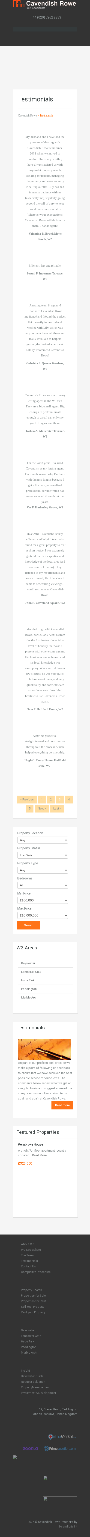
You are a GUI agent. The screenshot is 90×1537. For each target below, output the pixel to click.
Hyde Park (28, 980)
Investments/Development (38, 1393)
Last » (57, 808)
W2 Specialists (31, 1249)
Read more (62, 1105)
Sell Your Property (32, 1306)
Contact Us (28, 1266)
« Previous (27, 799)
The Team (27, 1255)
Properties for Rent (33, 1301)
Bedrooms (25, 878)
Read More (39, 1155)
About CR (27, 1244)
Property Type (27, 863)
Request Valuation (33, 1381)
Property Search (31, 1290)
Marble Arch (29, 997)
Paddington (29, 989)
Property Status (28, 848)
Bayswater (28, 963)
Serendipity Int (67, 1526)
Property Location (30, 833)
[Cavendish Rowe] (45, 4)
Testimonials (29, 1261)
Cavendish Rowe (27, 115)
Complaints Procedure (36, 1272)
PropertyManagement (35, 1387)
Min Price (24, 893)
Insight (25, 1370)
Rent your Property (33, 1312)
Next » (42, 808)
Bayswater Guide (32, 1376)
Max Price (24, 908)
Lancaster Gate (31, 971)
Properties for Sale (33, 1295)
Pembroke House (30, 1144)
